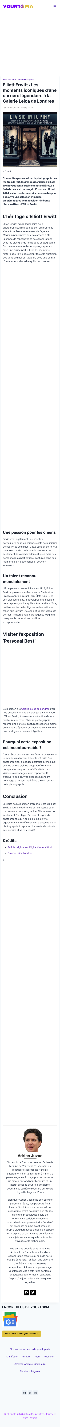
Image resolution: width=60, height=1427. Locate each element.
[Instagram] (35, 1392)
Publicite (49, 1356)
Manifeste (12, 1356)
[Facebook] (24, 1392)
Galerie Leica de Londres (35, 708)
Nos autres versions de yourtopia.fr (30, 1349)
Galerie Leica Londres (20, 853)
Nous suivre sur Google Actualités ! (21, 1333)
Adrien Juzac (12, 107)
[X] (30, 1392)
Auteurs (26, 1356)
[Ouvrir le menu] (55, 6)
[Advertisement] (30, 44)
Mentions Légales (30, 1371)
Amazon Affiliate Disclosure (30, 1363)
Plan (37, 1356)
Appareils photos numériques (18, 80)
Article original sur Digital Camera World (30, 847)
